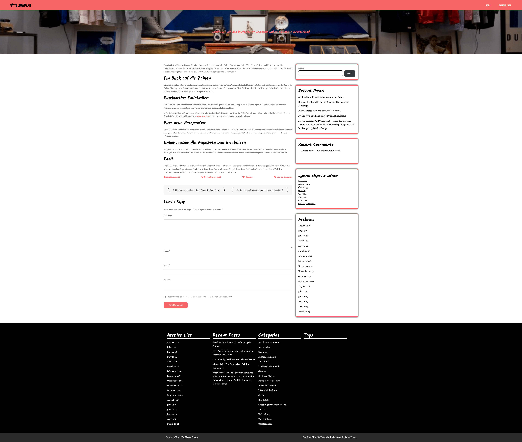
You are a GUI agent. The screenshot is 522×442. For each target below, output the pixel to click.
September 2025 (306, 281)
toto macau (302, 200)
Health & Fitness (266, 376)
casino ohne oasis (203, 116)
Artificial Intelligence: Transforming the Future (321, 97)
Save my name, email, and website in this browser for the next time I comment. (199, 297)
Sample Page (505, 5)
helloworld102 (304, 184)
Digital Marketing (267, 356)
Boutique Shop (310, 437)
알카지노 (302, 194)
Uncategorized (265, 424)
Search (301, 68)
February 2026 (305, 256)
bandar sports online (306, 204)
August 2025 (304, 286)
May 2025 (303, 301)
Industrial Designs (267, 385)
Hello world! (335, 150)
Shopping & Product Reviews (272, 404)
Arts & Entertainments (269, 342)
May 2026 (303, 240)
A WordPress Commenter (313, 150)
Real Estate (263, 400)
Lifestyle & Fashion (267, 390)
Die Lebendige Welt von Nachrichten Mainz (319, 110)
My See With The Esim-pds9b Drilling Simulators (322, 116)
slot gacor (302, 197)
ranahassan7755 (173, 177)
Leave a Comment (284, 177)
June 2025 (303, 296)
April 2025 (303, 306)
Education (263, 361)
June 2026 (303, 235)
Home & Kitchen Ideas (269, 380)
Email (167, 265)
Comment (168, 215)
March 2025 (304, 311)
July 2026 (302, 230)
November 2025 (306, 271)
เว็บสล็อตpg (303, 187)
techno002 (302, 181)
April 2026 (303, 246)
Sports (261, 409)
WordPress (350, 437)
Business (262, 352)
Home (488, 5)
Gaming (249, 177)
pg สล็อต (301, 191)
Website (167, 279)
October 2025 (304, 276)
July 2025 (302, 291)
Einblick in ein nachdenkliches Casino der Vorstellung (197, 190)
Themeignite (326, 437)
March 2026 (304, 251)
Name (167, 251)
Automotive (264, 347)
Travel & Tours (265, 419)
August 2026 (304, 225)
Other (261, 395)
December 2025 (305, 266)
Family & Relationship (269, 366)
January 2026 (304, 261)
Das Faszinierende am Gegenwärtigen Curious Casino (259, 190)
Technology (264, 414)
